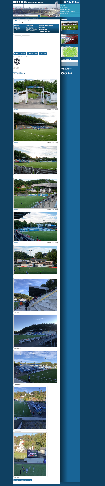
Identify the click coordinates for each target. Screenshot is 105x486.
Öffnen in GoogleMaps (20, 53)
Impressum (49, 484)
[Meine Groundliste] (65, 2)
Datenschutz (55, 484)
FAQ (35, 484)
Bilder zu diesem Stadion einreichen (22, 480)
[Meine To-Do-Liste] (68, 2)
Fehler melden (30, 484)
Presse (39, 484)
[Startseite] (20, 3)
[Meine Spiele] (70, 2)
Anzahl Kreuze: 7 (43, 29)
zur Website (16, 71)
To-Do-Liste (43, 53)
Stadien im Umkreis (33, 53)
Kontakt (43, 484)
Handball (26, 18)
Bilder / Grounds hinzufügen (19, 484)
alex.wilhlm (16, 109)
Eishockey (36, 18)
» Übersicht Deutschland (66, 69)
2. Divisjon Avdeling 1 (28, 20)
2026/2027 (70, 38)
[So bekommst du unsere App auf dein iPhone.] (71, 73)
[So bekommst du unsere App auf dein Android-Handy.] (69, 73)
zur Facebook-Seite (18, 72)
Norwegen (21, 20)
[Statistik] (73, 2)
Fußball (18, 18)
